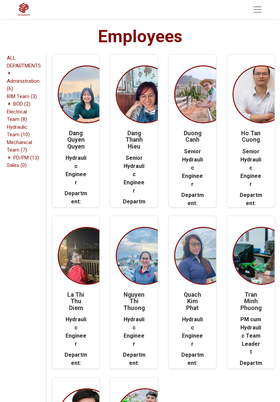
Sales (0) (17, 165)
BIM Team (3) (22, 96)
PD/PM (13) (26, 158)
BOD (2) (21, 104)
